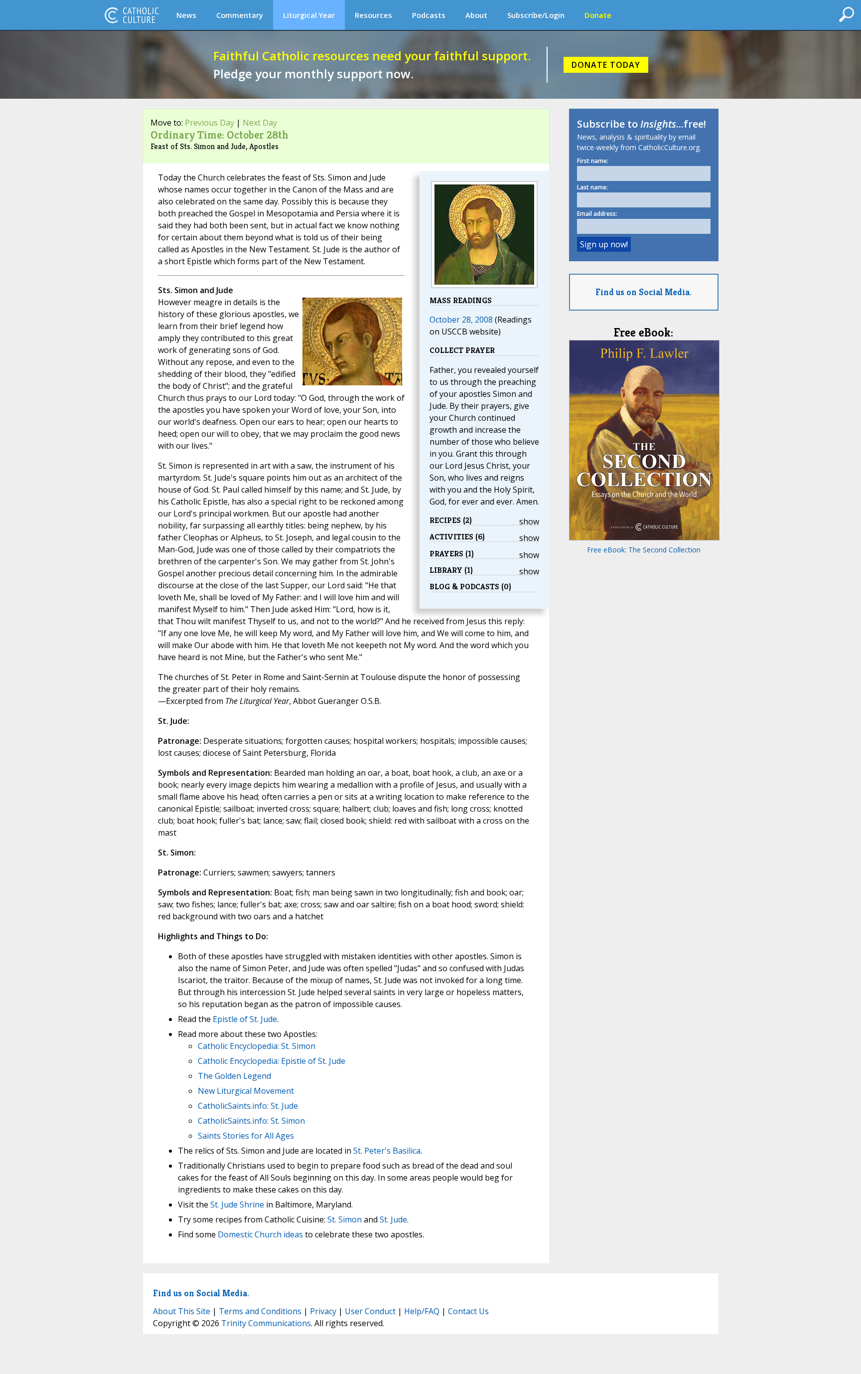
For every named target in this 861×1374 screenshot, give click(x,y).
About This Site (181, 1311)
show (529, 521)
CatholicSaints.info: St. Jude (248, 1105)
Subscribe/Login (536, 15)
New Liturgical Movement (246, 1090)
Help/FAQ (421, 1311)
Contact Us (468, 1311)
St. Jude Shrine (237, 1204)
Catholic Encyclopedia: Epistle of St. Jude (271, 1060)
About (476, 15)
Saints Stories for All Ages (246, 1135)
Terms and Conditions (260, 1311)
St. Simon (344, 1219)
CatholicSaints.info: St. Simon (251, 1120)
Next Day (260, 122)
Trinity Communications (266, 1323)
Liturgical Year (309, 15)
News (186, 15)
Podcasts (428, 15)
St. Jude (393, 1219)
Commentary (239, 15)
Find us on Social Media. (643, 292)
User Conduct (370, 1311)
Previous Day (209, 122)
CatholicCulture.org (131, 15)
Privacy (323, 1311)
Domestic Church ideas (260, 1234)
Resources (373, 15)
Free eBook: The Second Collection (644, 549)
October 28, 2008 (461, 319)
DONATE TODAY (606, 64)
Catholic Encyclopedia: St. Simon (256, 1045)
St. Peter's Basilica (387, 1150)
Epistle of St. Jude (245, 1019)
